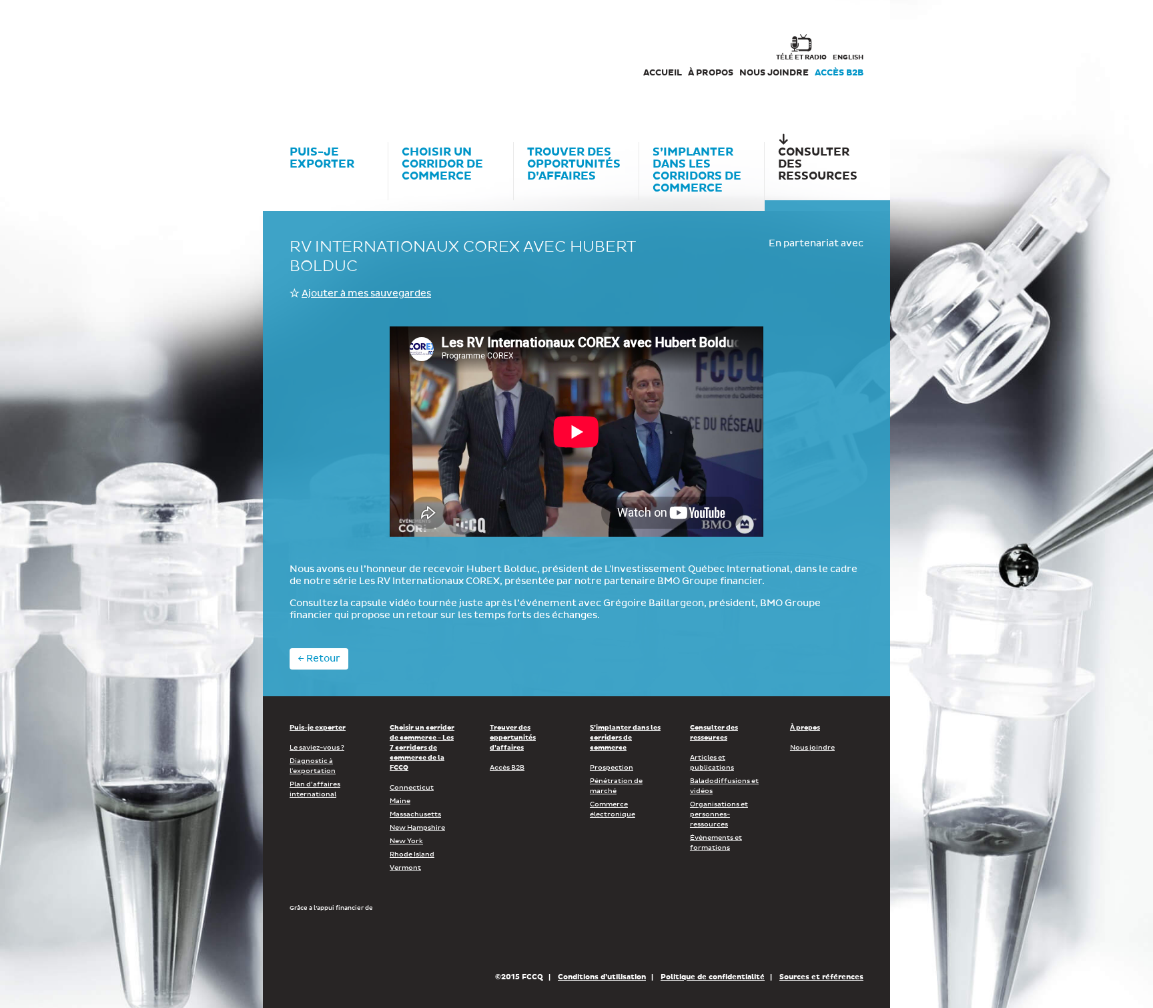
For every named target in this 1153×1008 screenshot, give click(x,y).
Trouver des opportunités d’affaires (513, 737)
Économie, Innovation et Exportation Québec (536, 941)
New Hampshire (417, 827)
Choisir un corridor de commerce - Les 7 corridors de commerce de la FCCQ (422, 747)
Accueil (662, 73)
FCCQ (474, 60)
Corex (340, 60)
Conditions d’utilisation (602, 977)
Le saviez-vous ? (317, 747)
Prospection (611, 767)
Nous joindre (774, 73)
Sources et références (821, 977)
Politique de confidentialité (713, 977)
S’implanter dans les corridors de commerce (625, 737)
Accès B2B (839, 73)
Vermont (405, 867)
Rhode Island (412, 854)
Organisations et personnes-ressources (719, 814)
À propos (710, 73)
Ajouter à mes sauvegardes (366, 293)
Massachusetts (415, 814)
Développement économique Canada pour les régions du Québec (366, 941)
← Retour (319, 659)
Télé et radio (801, 57)
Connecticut (412, 787)
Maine (400, 801)
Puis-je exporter (318, 727)
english (848, 57)
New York (406, 841)
